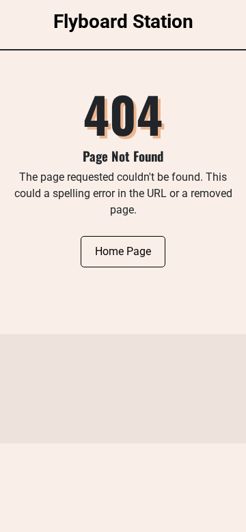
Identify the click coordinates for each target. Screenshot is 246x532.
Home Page (123, 251)
